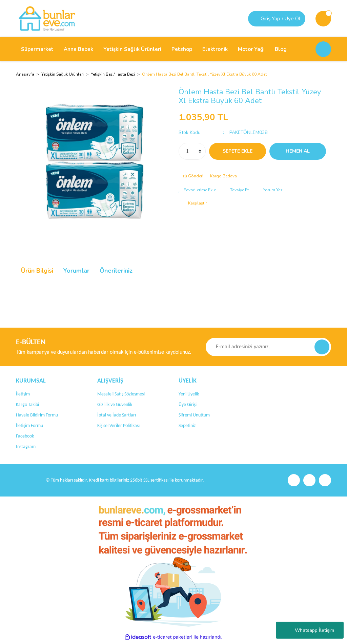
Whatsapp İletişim (314, 630)
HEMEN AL (298, 151)
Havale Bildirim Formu (37, 415)
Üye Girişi (188, 404)
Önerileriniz (116, 271)
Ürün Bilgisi (37, 271)
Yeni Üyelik (189, 394)
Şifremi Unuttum (194, 415)
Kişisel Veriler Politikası (118, 425)
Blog (281, 49)
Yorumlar (76, 271)
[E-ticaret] (172, 637)
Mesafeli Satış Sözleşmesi (121, 394)
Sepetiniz (187, 425)
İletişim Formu (29, 425)
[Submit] (321, 346)
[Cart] (323, 18)
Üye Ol (292, 18)
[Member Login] (255, 18)
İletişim (23, 394)
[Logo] (47, 18)
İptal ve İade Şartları (116, 415)
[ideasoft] (137, 637)
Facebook (25, 436)
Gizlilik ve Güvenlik (114, 404)
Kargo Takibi (27, 404)
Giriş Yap (270, 18)
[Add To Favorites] (197, 190)
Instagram (26, 446)
